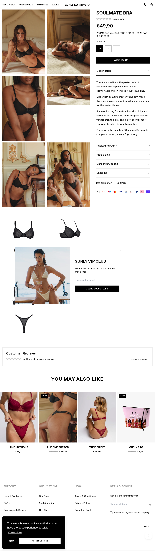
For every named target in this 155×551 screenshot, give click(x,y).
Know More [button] (15, 532)
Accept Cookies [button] (40, 541)
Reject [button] (11, 541)
